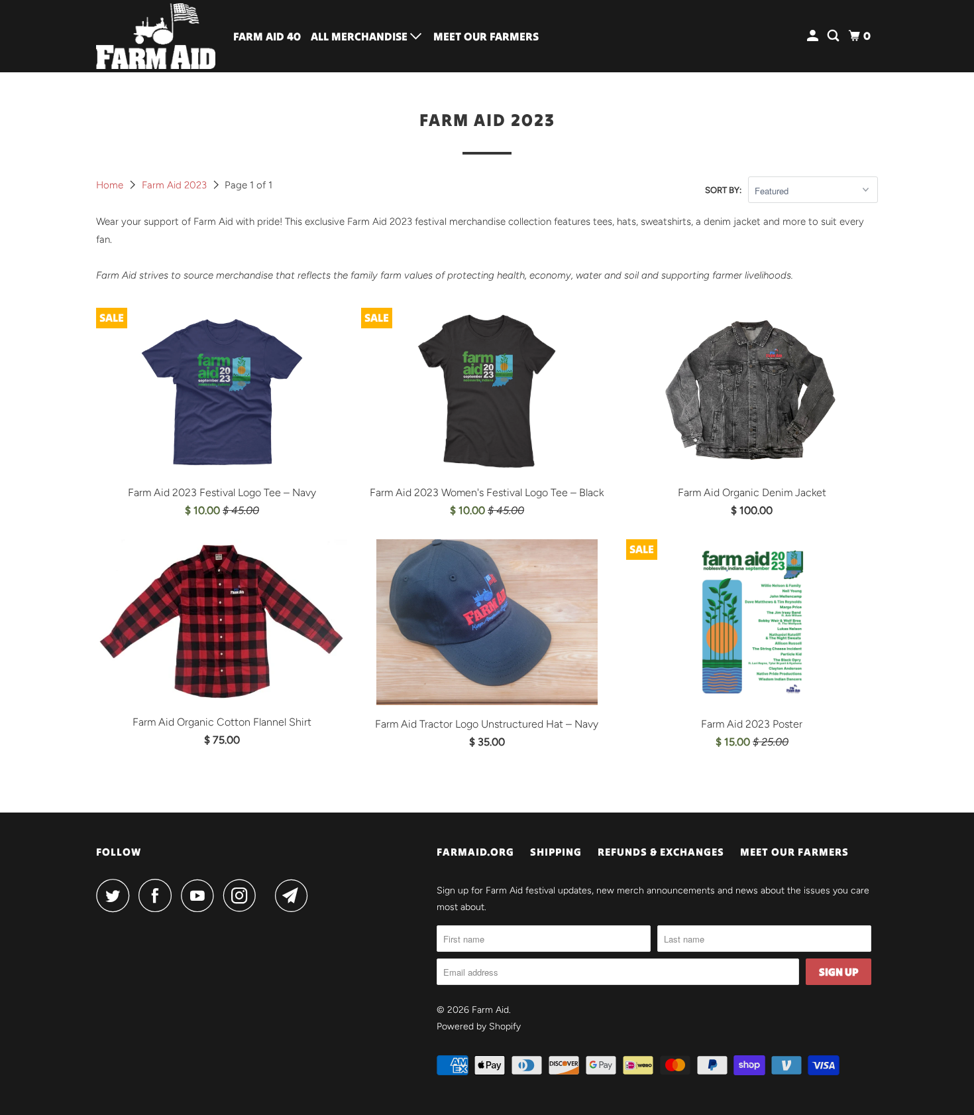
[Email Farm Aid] (295, 895)
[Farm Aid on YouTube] (201, 895)
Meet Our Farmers (486, 36)
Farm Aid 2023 (175, 185)
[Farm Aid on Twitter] (116, 895)
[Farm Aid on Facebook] (158, 895)
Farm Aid (490, 1010)
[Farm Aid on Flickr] (269, 895)
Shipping (556, 851)
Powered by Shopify (479, 1026)
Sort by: (723, 190)
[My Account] (813, 36)
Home (111, 185)
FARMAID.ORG (475, 851)
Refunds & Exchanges (661, 851)
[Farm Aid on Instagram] (243, 895)
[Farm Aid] (155, 36)
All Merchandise (360, 36)
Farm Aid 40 (267, 36)
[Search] (834, 36)
